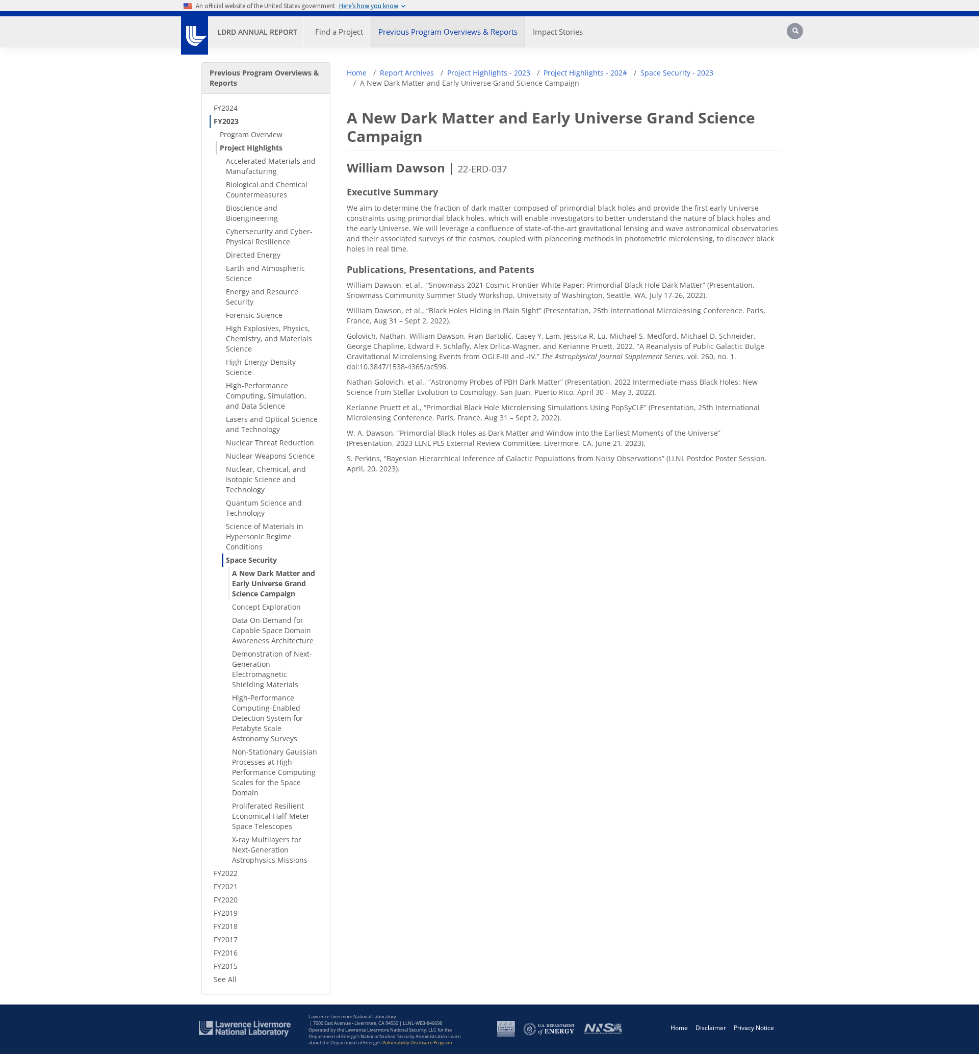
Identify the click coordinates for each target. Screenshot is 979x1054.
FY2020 (226, 900)
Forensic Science (254, 315)
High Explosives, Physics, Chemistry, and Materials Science (269, 338)
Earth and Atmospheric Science (265, 273)
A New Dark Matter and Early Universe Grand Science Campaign (273, 583)
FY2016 (226, 953)
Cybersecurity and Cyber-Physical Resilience (269, 236)
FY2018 (226, 926)
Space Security (251, 560)
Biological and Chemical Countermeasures (266, 189)
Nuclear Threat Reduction (270, 442)
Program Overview (251, 134)
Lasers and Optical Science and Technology (272, 424)
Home (357, 73)
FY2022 (226, 873)
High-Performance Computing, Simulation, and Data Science (266, 396)
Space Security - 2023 (676, 73)
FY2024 (226, 108)
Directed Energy (253, 255)
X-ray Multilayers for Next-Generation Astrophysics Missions (269, 850)
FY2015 (226, 966)
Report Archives (407, 73)
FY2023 (226, 121)
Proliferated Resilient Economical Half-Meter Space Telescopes (271, 816)
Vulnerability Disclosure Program (417, 1042)
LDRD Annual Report (257, 32)
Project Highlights (251, 148)
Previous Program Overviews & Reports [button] (448, 32)
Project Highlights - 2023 (488, 73)
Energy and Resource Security (262, 297)
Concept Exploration (266, 607)
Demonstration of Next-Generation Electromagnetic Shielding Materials (272, 669)
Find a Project (339, 32)
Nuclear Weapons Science (270, 456)
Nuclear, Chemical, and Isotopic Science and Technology (266, 479)
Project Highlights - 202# (585, 73)
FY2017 (226, 939)
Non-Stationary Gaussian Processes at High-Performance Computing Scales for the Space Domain (274, 772)
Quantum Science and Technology (264, 508)
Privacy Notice (754, 1027)
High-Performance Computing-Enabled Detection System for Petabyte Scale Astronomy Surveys (267, 718)
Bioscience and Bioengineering (252, 213)
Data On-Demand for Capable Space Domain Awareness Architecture (273, 630)
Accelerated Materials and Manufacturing (271, 166)
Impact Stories (558, 32)
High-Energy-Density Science (261, 367)
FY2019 (226, 913)
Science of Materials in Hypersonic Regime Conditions (264, 536)
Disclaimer (710, 1027)
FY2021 (226, 886)
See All (225, 979)
